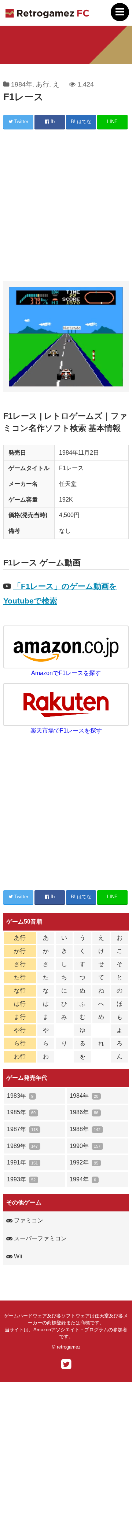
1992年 (84, 1162)
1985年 (21, 1112)
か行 (20, 951)
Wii (17, 1256)
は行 (20, 1004)
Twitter (20, 121)
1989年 (22, 1146)
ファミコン (27, 1220)
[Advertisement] (66, 206)
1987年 (22, 1129)
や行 (20, 1030)
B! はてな (81, 121)
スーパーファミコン (39, 1238)
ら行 (20, 1043)
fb (52, 121)
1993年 (21, 1179)
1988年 (85, 1129)
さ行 (20, 964)
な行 (20, 990)
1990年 (85, 1146)
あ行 (42, 84)
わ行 (20, 1056)
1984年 (21, 84)
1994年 (83, 1179)
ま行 (20, 1017)
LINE (112, 121)
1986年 (84, 1112)
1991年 (22, 1162)
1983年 (20, 1096)
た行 (20, 977)
